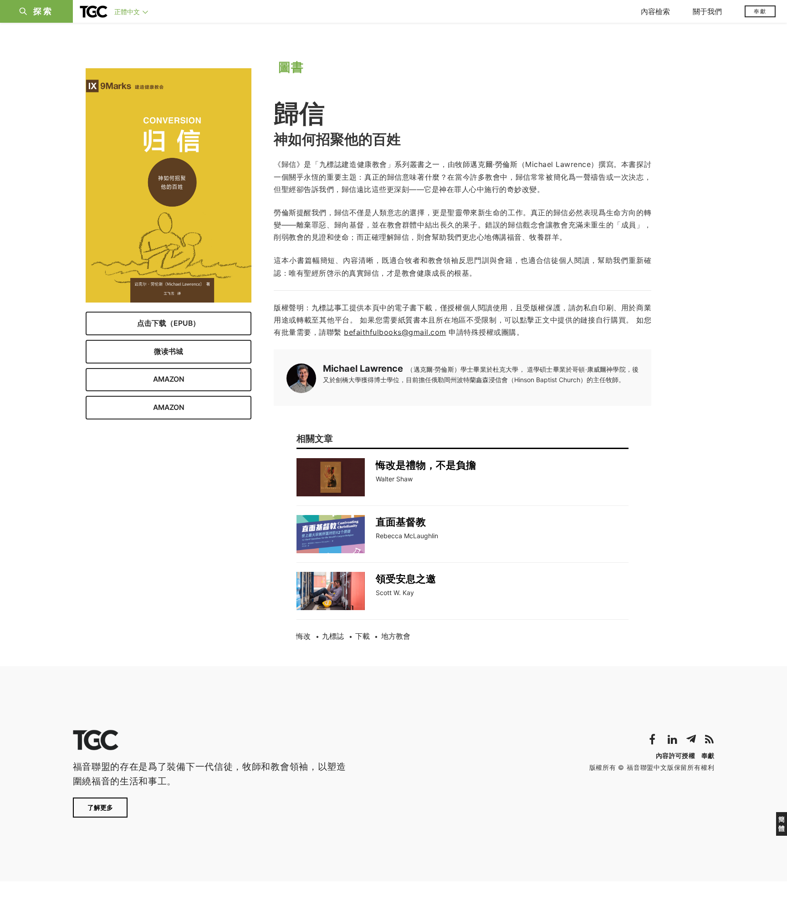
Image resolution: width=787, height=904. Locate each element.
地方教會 (395, 636)
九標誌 (333, 636)
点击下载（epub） (168, 322)
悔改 (303, 636)
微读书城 (168, 351)
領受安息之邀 (406, 579)
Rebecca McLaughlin (407, 536)
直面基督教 (401, 522)
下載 (362, 636)
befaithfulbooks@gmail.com (395, 332)
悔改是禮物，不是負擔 (426, 465)
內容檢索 (655, 11)
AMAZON (168, 379)
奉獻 (760, 11)
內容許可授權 (675, 755)
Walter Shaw (394, 479)
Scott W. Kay (395, 592)
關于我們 (707, 11)
